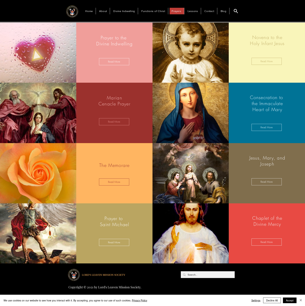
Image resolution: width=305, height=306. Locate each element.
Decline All (272, 300)
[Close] (301, 300)
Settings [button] (255, 300)
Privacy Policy (139, 300)
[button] (103, 11)
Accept (290, 300)
